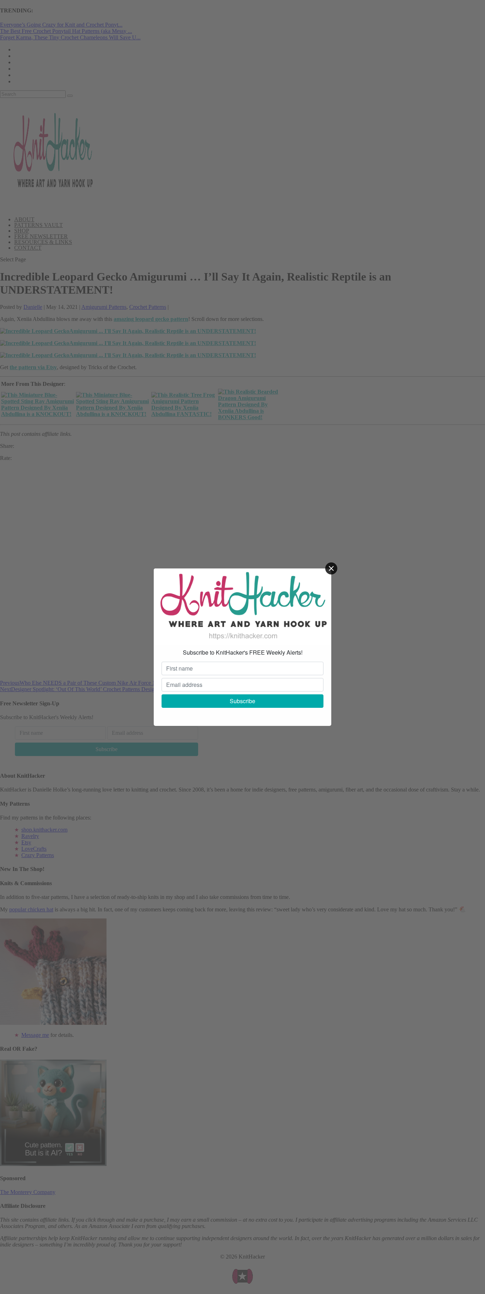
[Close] (331, 568)
